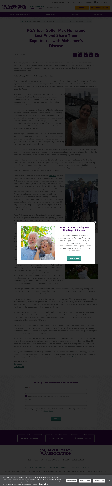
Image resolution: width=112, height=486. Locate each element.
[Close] (109, 480)
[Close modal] (95, 222)
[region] (56, 480)
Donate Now (74, 258)
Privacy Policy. (43, 484)
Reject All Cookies (85, 480)
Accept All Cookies (99, 480)
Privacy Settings (71, 480)
